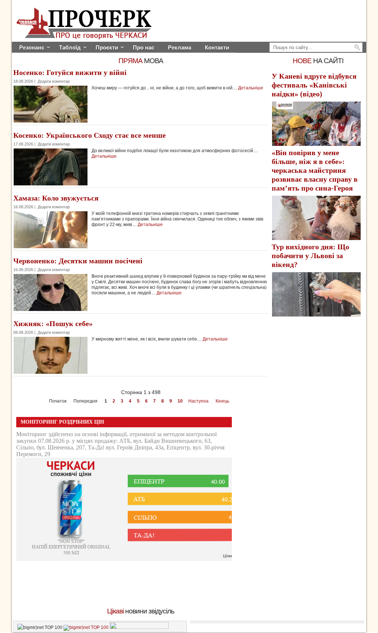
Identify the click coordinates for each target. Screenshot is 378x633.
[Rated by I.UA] (139, 627)
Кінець (222, 401)
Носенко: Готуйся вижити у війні (70, 72)
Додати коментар (54, 81)
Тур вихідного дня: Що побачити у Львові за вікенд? (310, 255)
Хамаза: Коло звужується (56, 198)
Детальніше (250, 87)
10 (180, 401)
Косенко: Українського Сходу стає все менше (89, 135)
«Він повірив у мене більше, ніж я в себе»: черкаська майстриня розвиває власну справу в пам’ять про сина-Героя (315, 170)
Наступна (198, 401)
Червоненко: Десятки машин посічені (77, 261)
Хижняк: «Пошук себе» (53, 323)
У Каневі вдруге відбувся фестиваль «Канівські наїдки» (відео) (314, 85)
